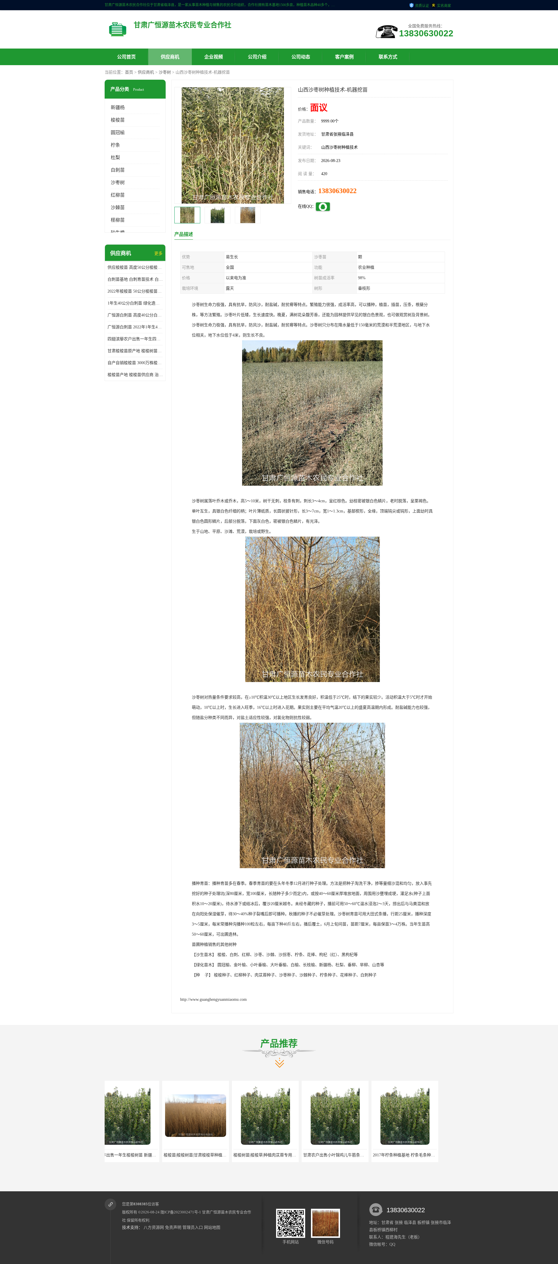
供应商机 (170, 56)
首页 (129, 72)
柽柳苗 (118, 220)
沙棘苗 (118, 207)
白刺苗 (118, 170)
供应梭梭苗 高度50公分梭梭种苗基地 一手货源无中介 (135, 267)
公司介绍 (257, 56)
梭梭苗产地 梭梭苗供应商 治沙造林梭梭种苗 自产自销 (135, 375)
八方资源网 (154, 1227)
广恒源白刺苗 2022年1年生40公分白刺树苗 (135, 327)
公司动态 (300, 56)
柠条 (115, 145)
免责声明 (173, 1227)
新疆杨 (118, 107)
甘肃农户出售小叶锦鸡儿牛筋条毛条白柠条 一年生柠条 (245, 1155)
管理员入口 (193, 1227)
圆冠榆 (118, 132)
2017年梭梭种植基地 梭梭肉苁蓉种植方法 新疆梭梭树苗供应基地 (393, 1155)
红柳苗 (118, 195)
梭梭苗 (118, 120)
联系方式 (388, 56)
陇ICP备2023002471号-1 (180, 1212)
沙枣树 (165, 72)
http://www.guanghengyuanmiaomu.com (213, 999)
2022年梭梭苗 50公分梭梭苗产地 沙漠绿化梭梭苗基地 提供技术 (135, 291)
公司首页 (126, 56)
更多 (158, 253)
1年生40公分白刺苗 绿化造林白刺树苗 (135, 303)
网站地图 (212, 1227)
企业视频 (213, 56)
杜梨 (115, 157)
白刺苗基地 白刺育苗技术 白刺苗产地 (135, 279)
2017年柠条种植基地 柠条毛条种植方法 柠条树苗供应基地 (317, 1155)
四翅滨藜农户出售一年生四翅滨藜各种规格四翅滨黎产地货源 (135, 339)
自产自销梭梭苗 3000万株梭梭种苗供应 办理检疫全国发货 (135, 363)
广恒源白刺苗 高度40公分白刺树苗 (135, 315)
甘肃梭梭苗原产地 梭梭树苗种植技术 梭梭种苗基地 (135, 351)
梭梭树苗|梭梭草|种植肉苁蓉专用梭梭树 (161, 1155)
